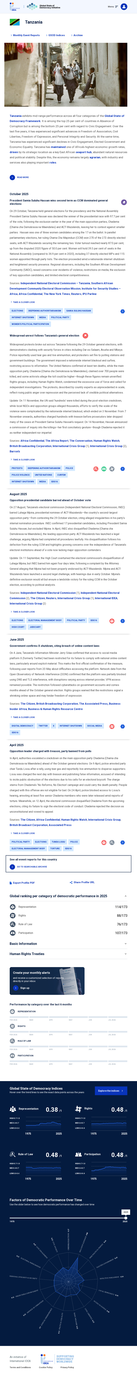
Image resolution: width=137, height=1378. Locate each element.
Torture (55, 848)
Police (69, 468)
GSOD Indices (56, 35)
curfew (61, 475)
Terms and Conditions (20, 1367)
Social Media (94, 726)
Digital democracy (22, 726)
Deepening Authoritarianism (44, 311)
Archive (78, 35)
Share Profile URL (84, 882)
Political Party (60, 317)
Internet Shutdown (23, 317)
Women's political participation (30, 324)
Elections (17, 311)
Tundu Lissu (58, 842)
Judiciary (35, 627)
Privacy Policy (67, 1367)
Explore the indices (108, 1090)
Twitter (43, 726)
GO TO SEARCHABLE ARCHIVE (32, 867)
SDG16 (54, 481)
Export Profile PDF (24, 883)
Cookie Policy (45, 1367)
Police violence (21, 475)
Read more (23, 177)
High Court (18, 627)
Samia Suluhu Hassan (78, 311)
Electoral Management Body (45, 620)
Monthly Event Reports (26, 35)
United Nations (43, 475)
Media (42, 317)
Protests (17, 468)
